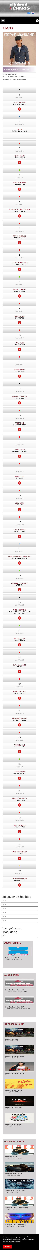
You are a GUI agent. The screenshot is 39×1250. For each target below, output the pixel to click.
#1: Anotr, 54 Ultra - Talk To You (13, 1092)
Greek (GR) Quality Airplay (13, 1173)
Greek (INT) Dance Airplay (13, 1090)
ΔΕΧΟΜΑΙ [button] (7, 1246)
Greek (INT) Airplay (11, 1039)
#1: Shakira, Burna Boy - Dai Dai (13, 1126)
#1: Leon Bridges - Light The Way (13, 959)
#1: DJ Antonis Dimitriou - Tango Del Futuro (16, 991)
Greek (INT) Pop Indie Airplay (15, 1056)
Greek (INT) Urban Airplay (13, 1107)
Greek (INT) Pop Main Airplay (14, 1073)
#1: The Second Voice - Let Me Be (13, 1109)
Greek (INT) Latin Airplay (13, 1124)
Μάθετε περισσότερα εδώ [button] (12, 1242)
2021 (2, 920)
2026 (2, 900)
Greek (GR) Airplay (11, 1156)
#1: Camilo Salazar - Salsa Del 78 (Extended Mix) (17, 1008)
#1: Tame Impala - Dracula (11, 1040)
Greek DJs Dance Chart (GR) (14, 990)
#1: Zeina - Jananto (10, 1075)
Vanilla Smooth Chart (12, 958)
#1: (13, 1158)
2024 (2, 908)
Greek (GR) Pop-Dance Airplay (15, 1191)
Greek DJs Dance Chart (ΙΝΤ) (14, 1007)
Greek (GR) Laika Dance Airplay (15, 1225)
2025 (2, 904)
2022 (2, 916)
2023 (2, 912)
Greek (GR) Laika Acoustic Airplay (16, 1208)
